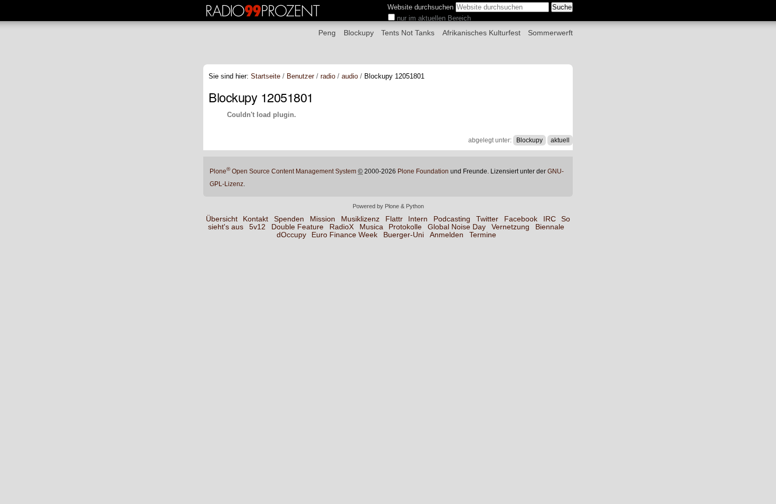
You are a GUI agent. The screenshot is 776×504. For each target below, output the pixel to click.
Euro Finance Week (344, 235)
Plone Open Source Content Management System (283, 171)
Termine (482, 235)
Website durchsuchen (420, 7)
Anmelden (446, 235)
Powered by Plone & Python (388, 206)
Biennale (549, 227)
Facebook (520, 219)
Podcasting (451, 219)
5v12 (257, 227)
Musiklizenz (360, 219)
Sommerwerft (550, 32)
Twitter (487, 219)
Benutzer (300, 76)
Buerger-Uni (403, 235)
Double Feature (297, 227)
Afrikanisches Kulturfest (481, 32)
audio (350, 76)
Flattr (394, 219)
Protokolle (405, 227)
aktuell (560, 140)
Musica (371, 227)
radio (327, 76)
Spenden (289, 219)
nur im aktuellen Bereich (434, 18)
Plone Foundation (423, 171)
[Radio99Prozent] (264, 16)
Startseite (265, 76)
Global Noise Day (457, 227)
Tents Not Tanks (407, 32)
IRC (549, 219)
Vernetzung (510, 227)
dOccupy (291, 235)
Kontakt (255, 219)
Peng (327, 32)
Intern (418, 219)
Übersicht (222, 219)
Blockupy (359, 32)
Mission (322, 219)
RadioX (341, 227)
